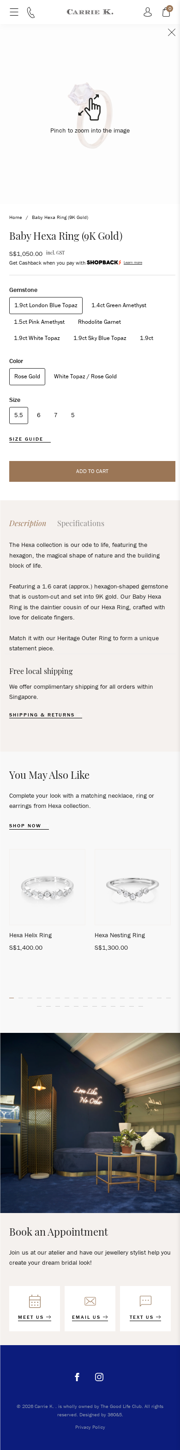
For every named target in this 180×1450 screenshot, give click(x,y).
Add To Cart (92, 470)
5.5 (18, 415)
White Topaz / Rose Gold (85, 376)
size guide (27, 439)
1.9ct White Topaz (37, 338)
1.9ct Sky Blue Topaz (99, 338)
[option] (47, 904)
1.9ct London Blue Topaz (46, 305)
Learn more (133, 262)
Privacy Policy (90, 1427)
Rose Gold (27, 376)
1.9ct (146, 338)
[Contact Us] (30, 16)
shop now (26, 826)
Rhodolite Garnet (99, 322)
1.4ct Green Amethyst (118, 305)
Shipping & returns (43, 715)
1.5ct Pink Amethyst (39, 322)
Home (15, 217)
